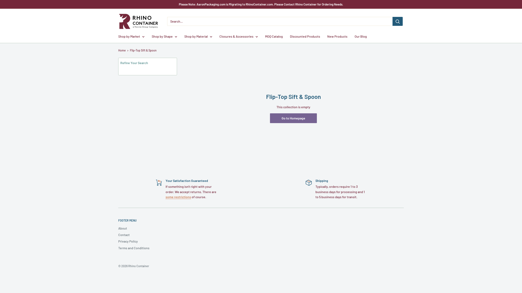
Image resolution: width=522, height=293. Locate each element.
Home (122, 50)
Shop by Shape (162, 36)
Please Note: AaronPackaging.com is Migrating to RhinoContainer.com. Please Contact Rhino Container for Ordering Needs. (261, 4)
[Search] (398, 21)
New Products (337, 36)
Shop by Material (196, 36)
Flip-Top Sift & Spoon (143, 50)
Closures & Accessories (236, 36)
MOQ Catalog (274, 36)
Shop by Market (129, 36)
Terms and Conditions (133, 248)
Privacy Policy (128, 241)
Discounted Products (305, 36)
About (122, 228)
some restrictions (178, 197)
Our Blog (361, 36)
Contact (124, 235)
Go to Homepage (293, 118)
